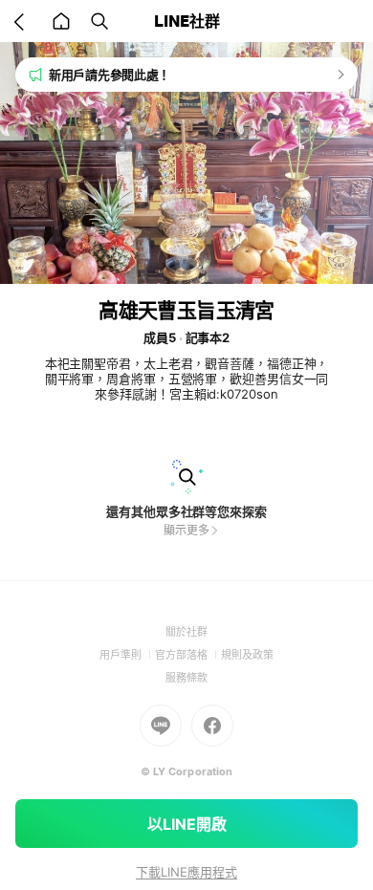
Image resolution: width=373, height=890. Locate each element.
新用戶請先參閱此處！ (109, 74)
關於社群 (186, 632)
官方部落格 (188, 655)
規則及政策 (247, 655)
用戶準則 (127, 655)
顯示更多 (186, 530)
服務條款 (186, 677)
